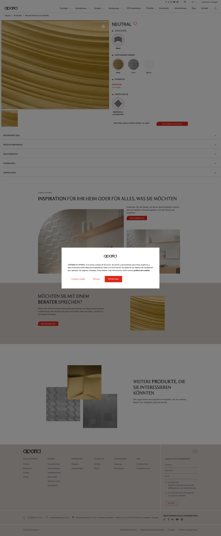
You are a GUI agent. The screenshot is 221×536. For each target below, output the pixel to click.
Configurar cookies (78, 279)
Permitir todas (113, 279)
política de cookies (142, 270)
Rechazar (96, 279)
